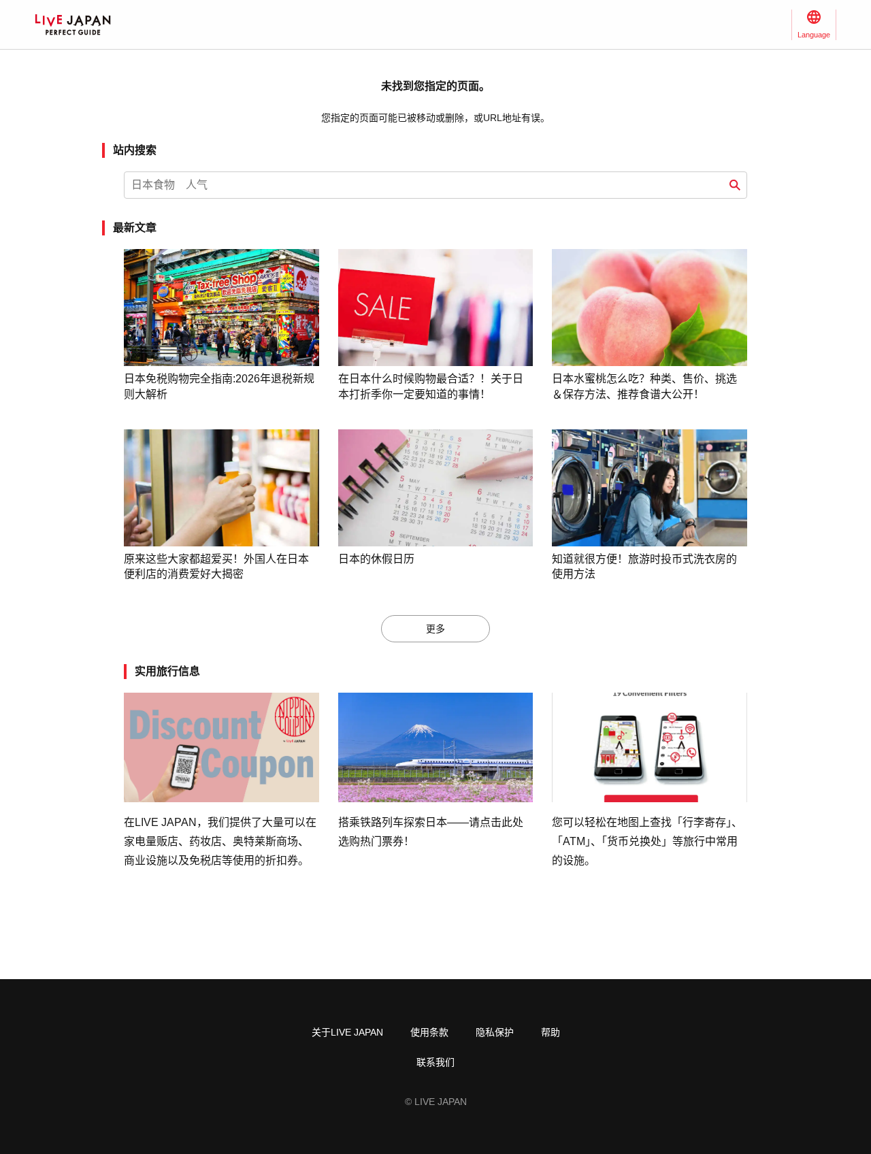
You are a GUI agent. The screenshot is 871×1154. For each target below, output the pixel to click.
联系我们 (435, 1062)
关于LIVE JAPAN (347, 1032)
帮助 (550, 1032)
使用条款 (429, 1032)
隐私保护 (495, 1032)
